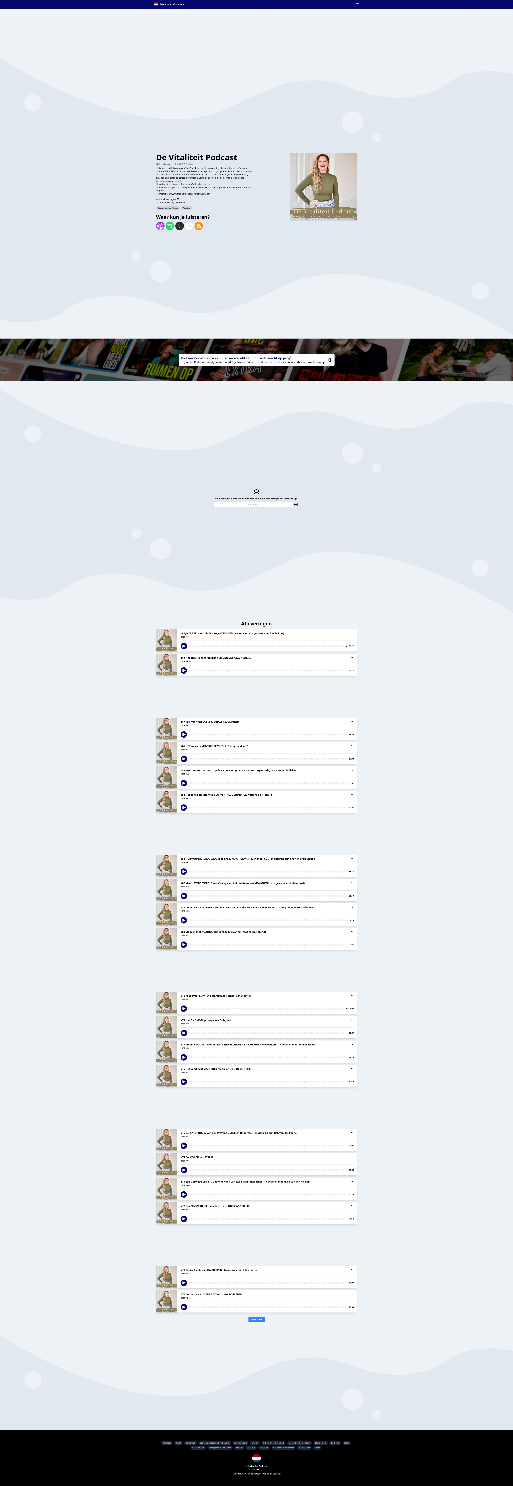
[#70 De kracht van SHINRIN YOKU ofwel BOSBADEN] (166, 1301)
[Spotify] (170, 226)
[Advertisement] (256, 31)
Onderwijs (190, 1443)
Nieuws (239, 1447)
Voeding (186, 208)
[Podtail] (179, 226)
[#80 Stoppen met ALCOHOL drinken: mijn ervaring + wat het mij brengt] (166, 939)
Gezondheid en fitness (168, 208)
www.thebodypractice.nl (168, 181)
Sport (317, 1447)
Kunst (178, 1443)
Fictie (346, 1443)
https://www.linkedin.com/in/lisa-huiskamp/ (188, 184)
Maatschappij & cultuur (299, 1443)
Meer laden (257, 1319)
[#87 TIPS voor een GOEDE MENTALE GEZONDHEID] (166, 729)
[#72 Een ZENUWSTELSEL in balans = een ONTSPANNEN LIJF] (166, 1213)
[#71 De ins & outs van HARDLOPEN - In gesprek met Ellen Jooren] (166, 1277)
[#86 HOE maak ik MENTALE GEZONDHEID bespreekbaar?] (166, 753)
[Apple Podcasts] (160, 226)
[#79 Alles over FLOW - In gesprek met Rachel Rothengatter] (166, 1003)
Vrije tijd (251, 1447)
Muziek (255, 1443)
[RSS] (199, 226)
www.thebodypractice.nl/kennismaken (190, 193)
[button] (357, 4)
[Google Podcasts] (189, 226)
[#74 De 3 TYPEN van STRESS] (166, 1164)
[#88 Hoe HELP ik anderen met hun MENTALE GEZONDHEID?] (166, 665)
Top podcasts (253, 1473)
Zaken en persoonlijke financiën (215, 1443)
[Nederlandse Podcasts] (256, 1458)
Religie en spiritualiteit (273, 1443)
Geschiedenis (198, 1447)
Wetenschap (304, 1447)
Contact (277, 1473)
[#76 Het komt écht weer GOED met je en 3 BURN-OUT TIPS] (166, 1076)
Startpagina (238, 1473)
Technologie (320, 1443)
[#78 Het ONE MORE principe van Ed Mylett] (166, 1027)
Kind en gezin (240, 1443)
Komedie (167, 1443)
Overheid (264, 1447)
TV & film (335, 1443)
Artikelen (266, 1473)
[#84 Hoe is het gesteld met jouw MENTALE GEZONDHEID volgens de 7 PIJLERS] (166, 802)
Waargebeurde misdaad (220, 1447)
